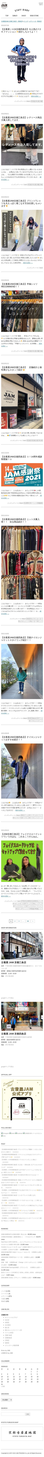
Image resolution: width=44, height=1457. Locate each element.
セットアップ (38, 904)
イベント (34, 503)
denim (35, 718)
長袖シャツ (39, 909)
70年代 (24, 901)
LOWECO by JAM (7, 1353)
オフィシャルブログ (11, 1317)
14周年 (27, 503)
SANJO (14, 16)
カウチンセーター (37, 619)
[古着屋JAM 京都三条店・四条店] (4, 6)
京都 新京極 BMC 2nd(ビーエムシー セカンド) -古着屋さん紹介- (21, 1252)
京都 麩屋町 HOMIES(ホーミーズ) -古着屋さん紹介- (17, 1257)
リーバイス (4, 1293)
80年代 (30, 901)
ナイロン (25, 818)
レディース (32, 21)
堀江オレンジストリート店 (13, 1330)
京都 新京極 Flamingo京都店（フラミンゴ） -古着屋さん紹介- (20, 1267)
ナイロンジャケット (36, 721)
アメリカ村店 (9, 1332)
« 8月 (3, 1386)
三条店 (25, 184)
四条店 (39, 21)
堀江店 (7, 1327)
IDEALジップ (38, 901)
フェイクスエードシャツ (35, 906)
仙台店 (7, 1320)
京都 (33, 101)
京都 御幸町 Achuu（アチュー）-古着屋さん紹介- (16, 1277)
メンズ (25, 21)
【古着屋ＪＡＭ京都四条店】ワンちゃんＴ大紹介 (17, 1210)
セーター (34, 621)
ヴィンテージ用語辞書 (12, 1345)
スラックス (28, 904)
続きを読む (36, 96)
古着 (38, 101)
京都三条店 (8, 1335)
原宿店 (7, 1322)
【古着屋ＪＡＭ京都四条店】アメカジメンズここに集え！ (19, 1159)
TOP (6, 16)
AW (28, 619)
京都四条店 (8, 1338)
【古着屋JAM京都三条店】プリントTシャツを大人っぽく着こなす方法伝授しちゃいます (21, 203)
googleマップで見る (7, 998)
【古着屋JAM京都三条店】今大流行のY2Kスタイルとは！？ (20, 1175)
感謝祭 (40, 503)
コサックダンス (19, 904)
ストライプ (17, 818)
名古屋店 (8, 1325)
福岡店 (7, 1343)
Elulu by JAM (5, 1350)
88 (28, 921)
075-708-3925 (9, 976)
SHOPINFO (41, 4)
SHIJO (24, 16)
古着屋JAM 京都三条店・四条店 (12, 21)
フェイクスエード (19, 906)
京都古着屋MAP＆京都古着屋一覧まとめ (13, 1234)
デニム (40, 718)
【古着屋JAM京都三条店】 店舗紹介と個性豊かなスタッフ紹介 (21, 368)
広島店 (7, 1340)
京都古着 (35, 440)
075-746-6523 (9, 1045)
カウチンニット (24, 621)
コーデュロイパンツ (36, 815)
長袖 (32, 909)
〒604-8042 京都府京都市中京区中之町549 (18, 1037)
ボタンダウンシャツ (23, 909)
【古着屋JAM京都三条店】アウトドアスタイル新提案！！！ (20, 1213)
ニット (40, 621)
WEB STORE (34, 16)
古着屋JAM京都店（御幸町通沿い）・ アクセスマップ (18, 1237)
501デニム (25, 815)
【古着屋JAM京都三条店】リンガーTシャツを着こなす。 (19, 1195)
